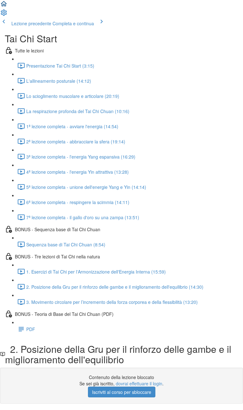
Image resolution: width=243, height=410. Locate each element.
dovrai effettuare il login (139, 383)
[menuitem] (4, 14)
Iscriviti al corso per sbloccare (121, 392)
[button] (4, 6)
